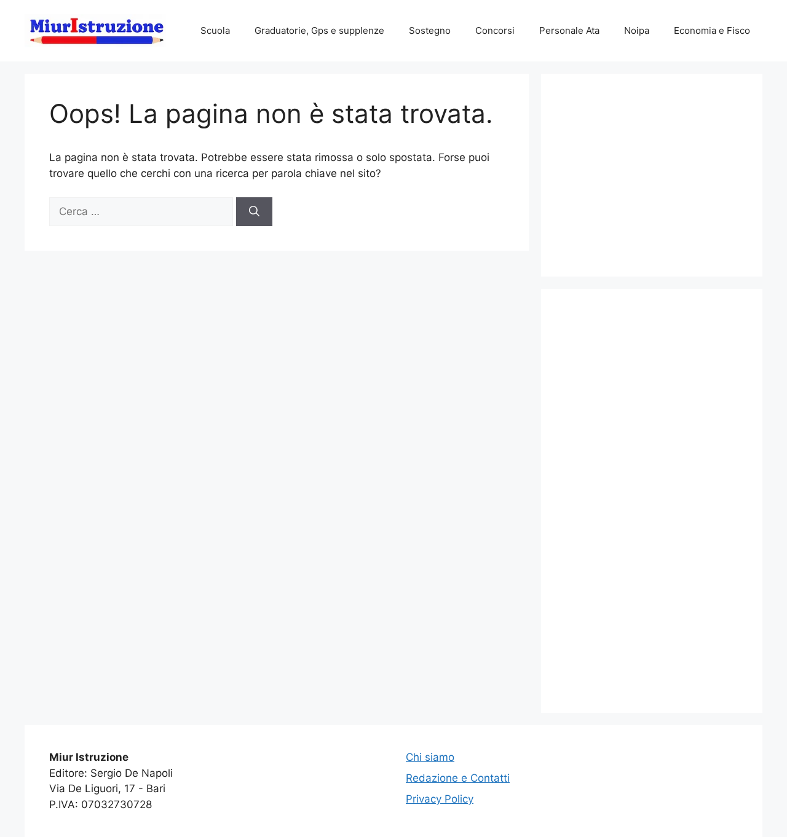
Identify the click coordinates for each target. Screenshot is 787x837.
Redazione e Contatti (458, 778)
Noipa (636, 30)
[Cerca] (254, 212)
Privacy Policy (439, 799)
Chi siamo (430, 757)
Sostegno (430, 30)
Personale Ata (569, 30)
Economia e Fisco (712, 30)
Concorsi (495, 30)
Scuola (215, 30)
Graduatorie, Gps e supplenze (319, 30)
